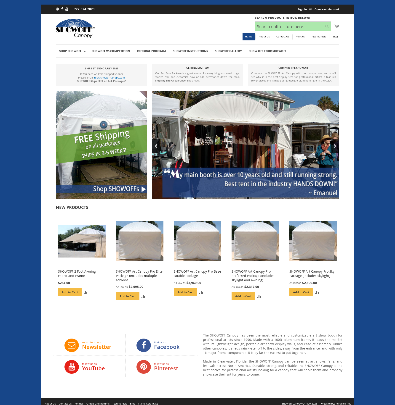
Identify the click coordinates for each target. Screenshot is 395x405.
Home (248, 36)
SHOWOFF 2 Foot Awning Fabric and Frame (77, 273)
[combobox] (293, 26)
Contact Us (282, 36)
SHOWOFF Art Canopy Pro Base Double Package (197, 273)
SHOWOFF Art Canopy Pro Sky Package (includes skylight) (311, 273)
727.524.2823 (84, 9)
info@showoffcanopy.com (109, 77)
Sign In (302, 9)
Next (335, 146)
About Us (264, 36)
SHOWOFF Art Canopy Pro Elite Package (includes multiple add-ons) (139, 275)
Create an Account (327, 9)
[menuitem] (110, 51)
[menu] (197, 51)
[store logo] (75, 28)
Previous (156, 146)
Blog (335, 36)
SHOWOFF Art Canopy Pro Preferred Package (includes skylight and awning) (253, 275)
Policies (300, 36)
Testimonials (318, 36)
